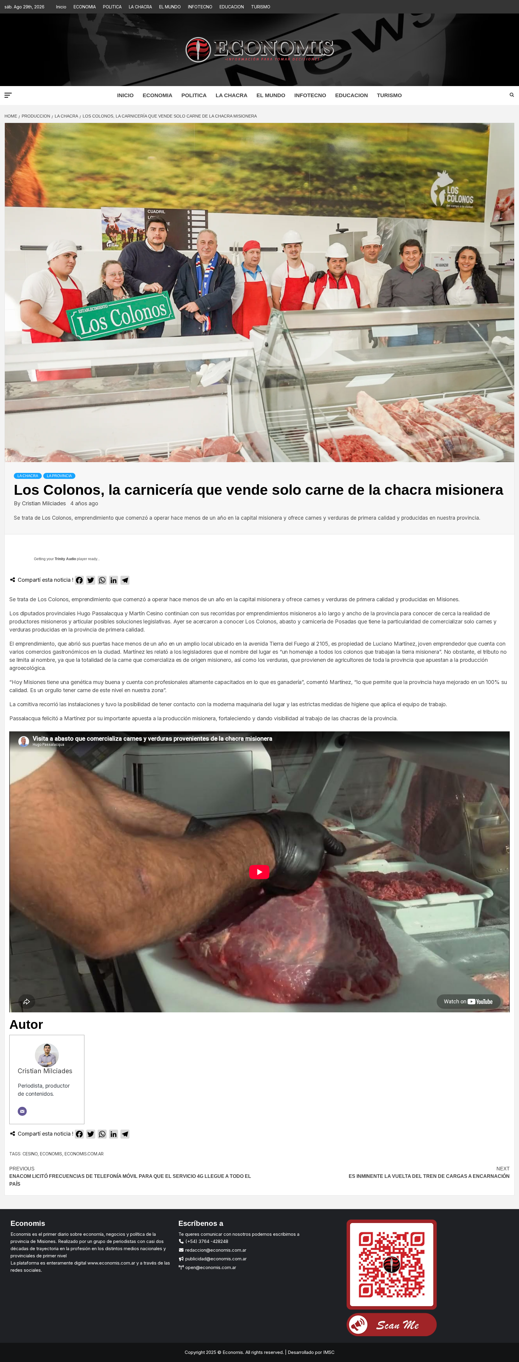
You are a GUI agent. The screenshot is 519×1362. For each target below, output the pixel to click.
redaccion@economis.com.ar (215, 1250)
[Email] (22, 1111)
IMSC (328, 1352)
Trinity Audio (65, 559)
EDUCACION (232, 6)
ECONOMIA (85, 6)
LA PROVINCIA (59, 476)
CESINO (30, 1153)
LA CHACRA (140, 6)
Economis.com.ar (84, 1153)
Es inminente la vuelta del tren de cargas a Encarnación (429, 1172)
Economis (51, 1153)
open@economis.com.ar (210, 1267)
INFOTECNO (200, 6)
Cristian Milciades (44, 503)
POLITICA (112, 6)
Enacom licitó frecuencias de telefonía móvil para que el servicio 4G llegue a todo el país (130, 1176)
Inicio (61, 6)
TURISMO (260, 6)
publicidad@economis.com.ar (215, 1259)
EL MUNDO (170, 6)
